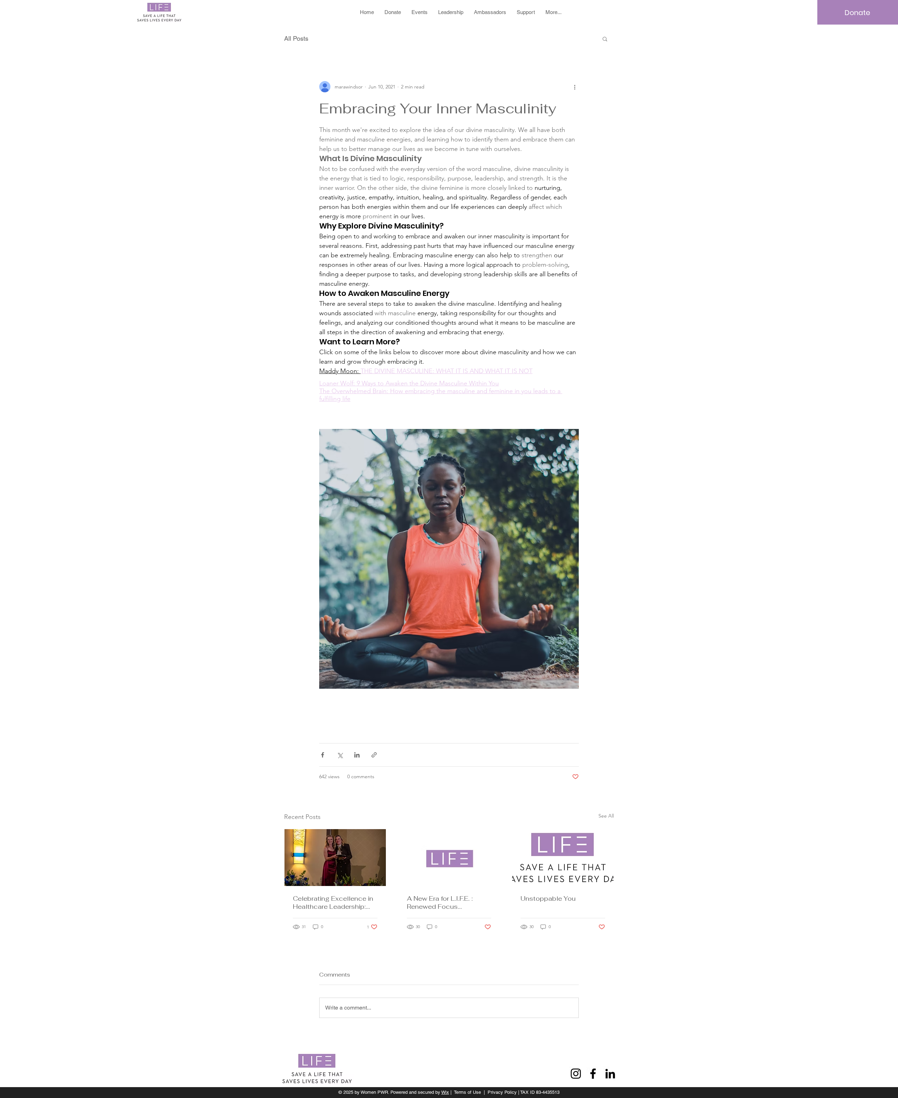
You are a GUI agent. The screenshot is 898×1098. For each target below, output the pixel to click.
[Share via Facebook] (322, 755)
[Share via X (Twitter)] (339, 755)
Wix (445, 1092)
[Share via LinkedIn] (357, 755)
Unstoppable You (548, 898)
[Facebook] (593, 1073)
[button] (605, 38)
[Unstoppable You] (563, 857)
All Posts (296, 38)
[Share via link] (374, 755)
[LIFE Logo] (449, 857)
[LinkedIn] (610, 1073)
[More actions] (574, 86)
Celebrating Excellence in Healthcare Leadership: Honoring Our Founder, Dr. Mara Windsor (333, 902)
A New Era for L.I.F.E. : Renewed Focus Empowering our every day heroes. (448, 902)
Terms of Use (467, 1092)
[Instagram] (576, 1073)
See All (606, 816)
